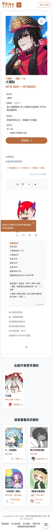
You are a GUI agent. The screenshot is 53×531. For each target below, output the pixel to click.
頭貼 (42, 168)
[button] (46, 524)
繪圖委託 (13, 168)
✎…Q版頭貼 (11, 450)
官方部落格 (16, 524)
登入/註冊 (44, 5)
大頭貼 (34, 168)
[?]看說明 (17, 103)
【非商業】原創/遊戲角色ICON (19, 491)
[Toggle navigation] (18, 4)
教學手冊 (36, 524)
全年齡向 (24, 168)
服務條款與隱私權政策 (26, 526)
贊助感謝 (5, 524)
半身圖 (8, 396)
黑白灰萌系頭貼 (37, 450)
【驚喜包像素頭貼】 (39, 491)
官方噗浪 (27, 524)
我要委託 (25, 140)
